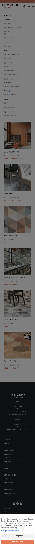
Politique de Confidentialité (10, 531)
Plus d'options (17, 536)
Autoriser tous (17, 542)
